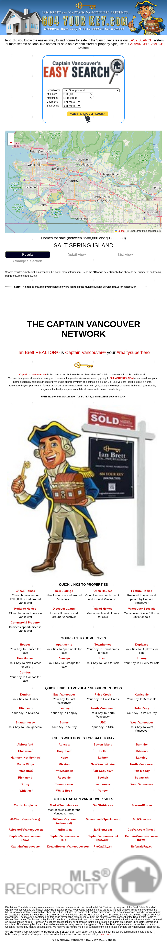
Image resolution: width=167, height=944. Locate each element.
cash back (105, 934)
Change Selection (27, 261)
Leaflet (121, 230)
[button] (11, 136)
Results (27, 254)
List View (125, 255)
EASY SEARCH (141, 40)
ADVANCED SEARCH (147, 44)
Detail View (76, 255)
